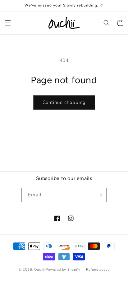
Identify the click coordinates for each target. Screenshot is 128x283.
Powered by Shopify (63, 269)
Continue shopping (64, 102)
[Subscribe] (99, 195)
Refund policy (97, 269)
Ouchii (39, 269)
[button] (8, 23)
